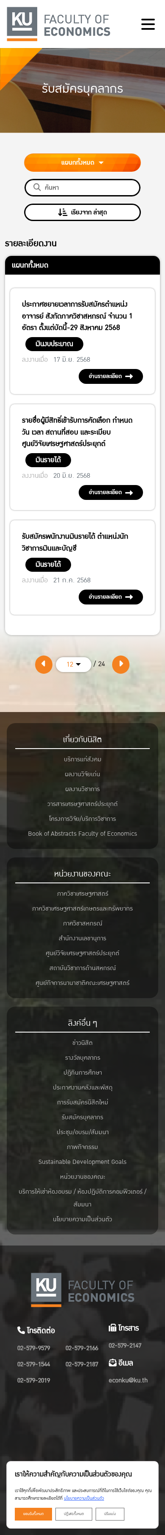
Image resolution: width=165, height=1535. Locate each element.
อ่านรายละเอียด (105, 376)
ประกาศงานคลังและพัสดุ (83, 1087)
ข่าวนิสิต (82, 1043)
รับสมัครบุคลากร (82, 1117)
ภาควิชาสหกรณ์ (82, 923)
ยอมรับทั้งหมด (33, 1514)
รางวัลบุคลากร (82, 1058)
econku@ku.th (128, 1380)
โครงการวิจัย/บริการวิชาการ (82, 819)
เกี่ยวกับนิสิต (82, 739)
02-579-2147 (125, 1345)
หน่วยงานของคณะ (82, 874)
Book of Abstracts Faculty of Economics (82, 834)
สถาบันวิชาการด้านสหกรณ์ (83, 968)
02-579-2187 (82, 1364)
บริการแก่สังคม (83, 759)
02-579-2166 (82, 1348)
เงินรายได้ (48, 460)
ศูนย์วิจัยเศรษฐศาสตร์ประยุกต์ (82, 953)
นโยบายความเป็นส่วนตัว (82, 1219)
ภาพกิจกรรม (82, 1147)
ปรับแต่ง (110, 1514)
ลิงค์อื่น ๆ (82, 1023)
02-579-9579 (33, 1348)
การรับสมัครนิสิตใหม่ (82, 1102)
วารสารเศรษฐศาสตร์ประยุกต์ (82, 804)
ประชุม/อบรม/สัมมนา (83, 1132)
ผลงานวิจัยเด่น (82, 774)
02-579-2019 (33, 1380)
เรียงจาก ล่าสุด (89, 212)
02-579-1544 (33, 1364)
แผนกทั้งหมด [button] (78, 162)
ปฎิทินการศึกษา (82, 1072)
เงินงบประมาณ (54, 344)
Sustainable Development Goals (82, 1162)
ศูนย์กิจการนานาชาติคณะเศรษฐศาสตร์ (82, 983)
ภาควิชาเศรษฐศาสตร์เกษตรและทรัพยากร (82, 908)
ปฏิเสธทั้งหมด (74, 1514)
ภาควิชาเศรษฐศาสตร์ (82, 893)
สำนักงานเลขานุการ (82, 938)
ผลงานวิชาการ (82, 789)
